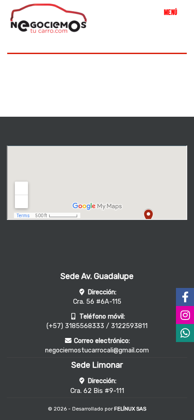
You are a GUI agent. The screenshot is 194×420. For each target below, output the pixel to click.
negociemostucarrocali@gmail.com (97, 350)
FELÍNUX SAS (130, 409)
